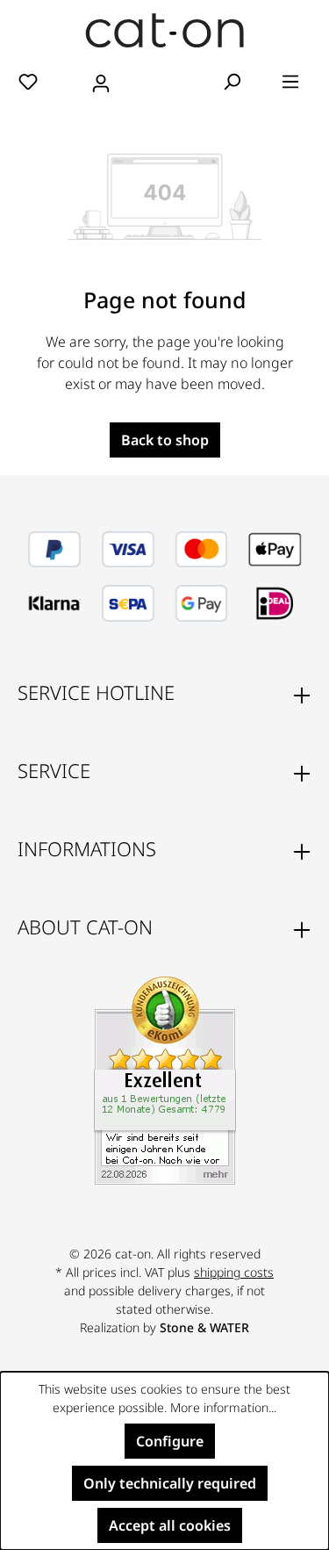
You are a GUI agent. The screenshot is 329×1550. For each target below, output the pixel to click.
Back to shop (165, 440)
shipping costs (234, 1272)
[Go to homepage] (164, 30)
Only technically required (169, 1483)
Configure (170, 1441)
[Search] (232, 80)
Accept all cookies (170, 1525)
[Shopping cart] (165, 82)
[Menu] (290, 80)
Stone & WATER (204, 1327)
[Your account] (100, 81)
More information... (223, 1407)
